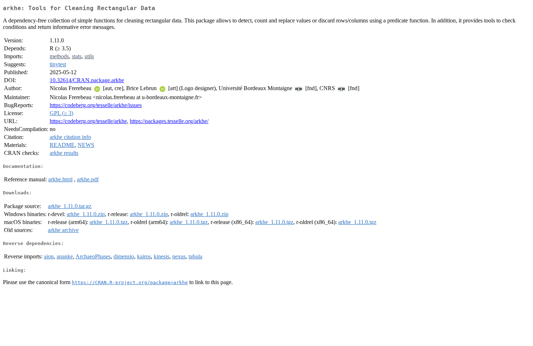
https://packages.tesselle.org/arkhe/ (169, 121)
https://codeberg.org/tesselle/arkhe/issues (96, 105)
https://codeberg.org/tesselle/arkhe (88, 121)
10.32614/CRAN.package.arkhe (87, 80)
